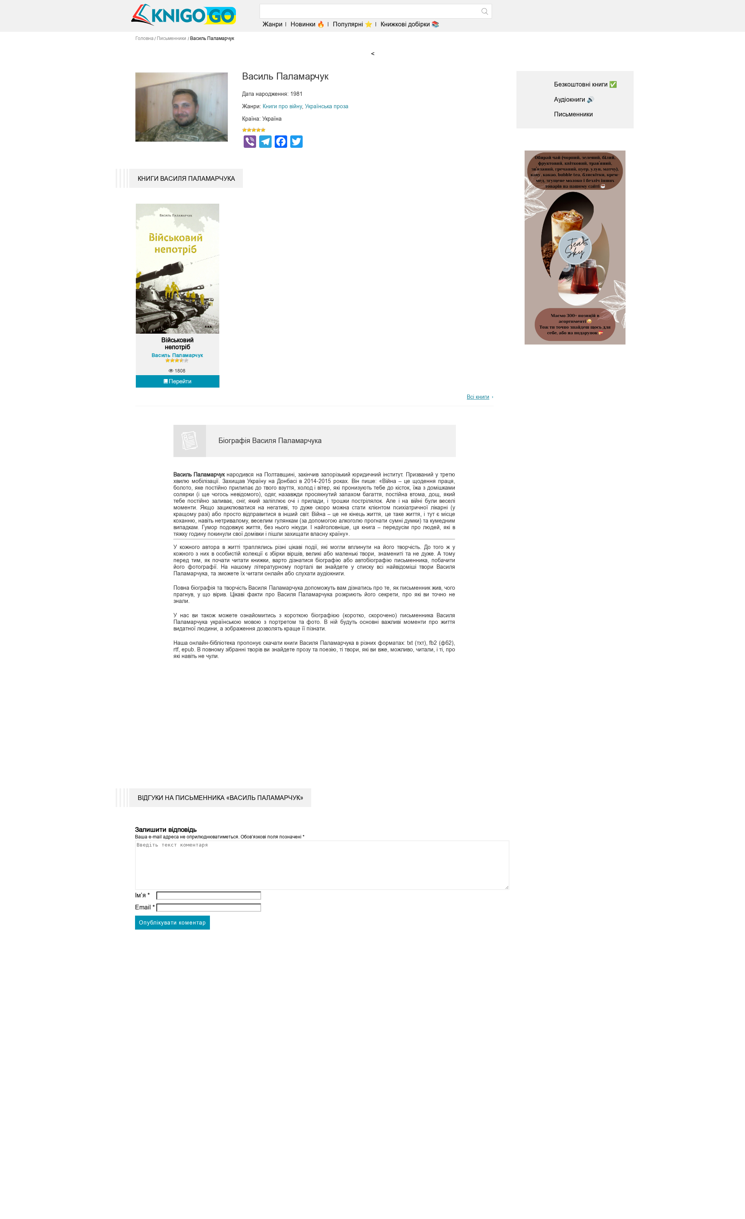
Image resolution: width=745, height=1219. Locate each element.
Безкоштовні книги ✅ (585, 84)
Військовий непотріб (177, 343)
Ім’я (142, 895)
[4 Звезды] (258, 130)
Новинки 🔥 (308, 24)
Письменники (573, 114)
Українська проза (326, 106)
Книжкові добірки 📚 (410, 24)
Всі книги (478, 397)
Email (145, 907)
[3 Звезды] (253, 130)
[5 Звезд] (263, 130)
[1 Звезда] (244, 130)
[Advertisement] (309, 718)
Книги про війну (282, 106)
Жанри (272, 24)
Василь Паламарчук (177, 355)
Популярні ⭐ (352, 24)
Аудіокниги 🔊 (574, 99)
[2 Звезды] (249, 130)
